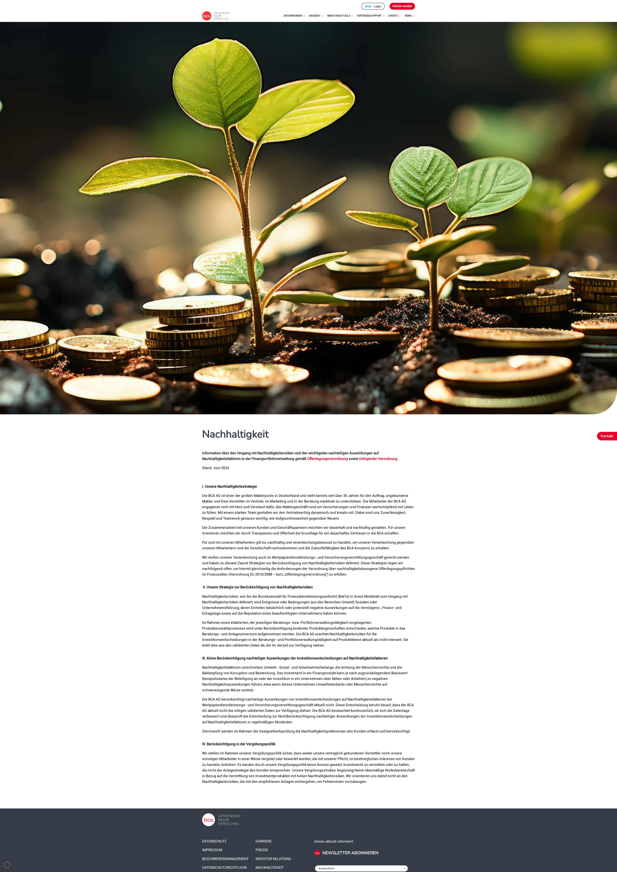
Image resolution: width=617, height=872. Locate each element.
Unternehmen (292, 15)
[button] (7, 865)
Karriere (264, 841)
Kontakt (607, 436)
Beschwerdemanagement (225, 859)
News (408, 15)
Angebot (315, 15)
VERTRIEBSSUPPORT (369, 15)
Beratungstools (338, 15)
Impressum (212, 850)
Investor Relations (273, 859)
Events (393, 15)
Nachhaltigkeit (270, 868)
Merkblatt (371, 596)
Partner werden (402, 6)
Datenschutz (214, 841)
